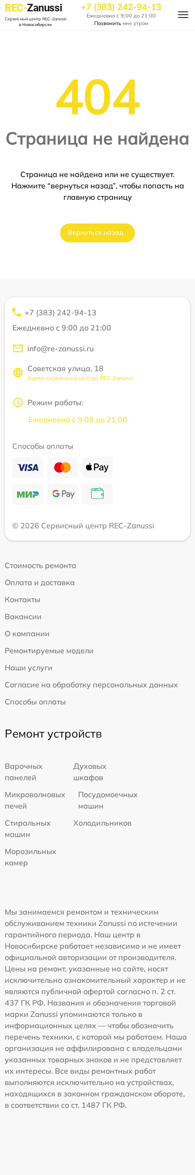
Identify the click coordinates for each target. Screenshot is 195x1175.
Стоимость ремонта (40, 565)
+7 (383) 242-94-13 (121, 7)
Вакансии (23, 616)
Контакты (22, 599)
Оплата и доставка (40, 582)
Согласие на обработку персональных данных (91, 684)
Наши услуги (29, 667)
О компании (27, 633)
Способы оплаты (35, 701)
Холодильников (102, 823)
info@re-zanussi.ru (60, 348)
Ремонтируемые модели (49, 650)
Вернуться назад (96, 232)
